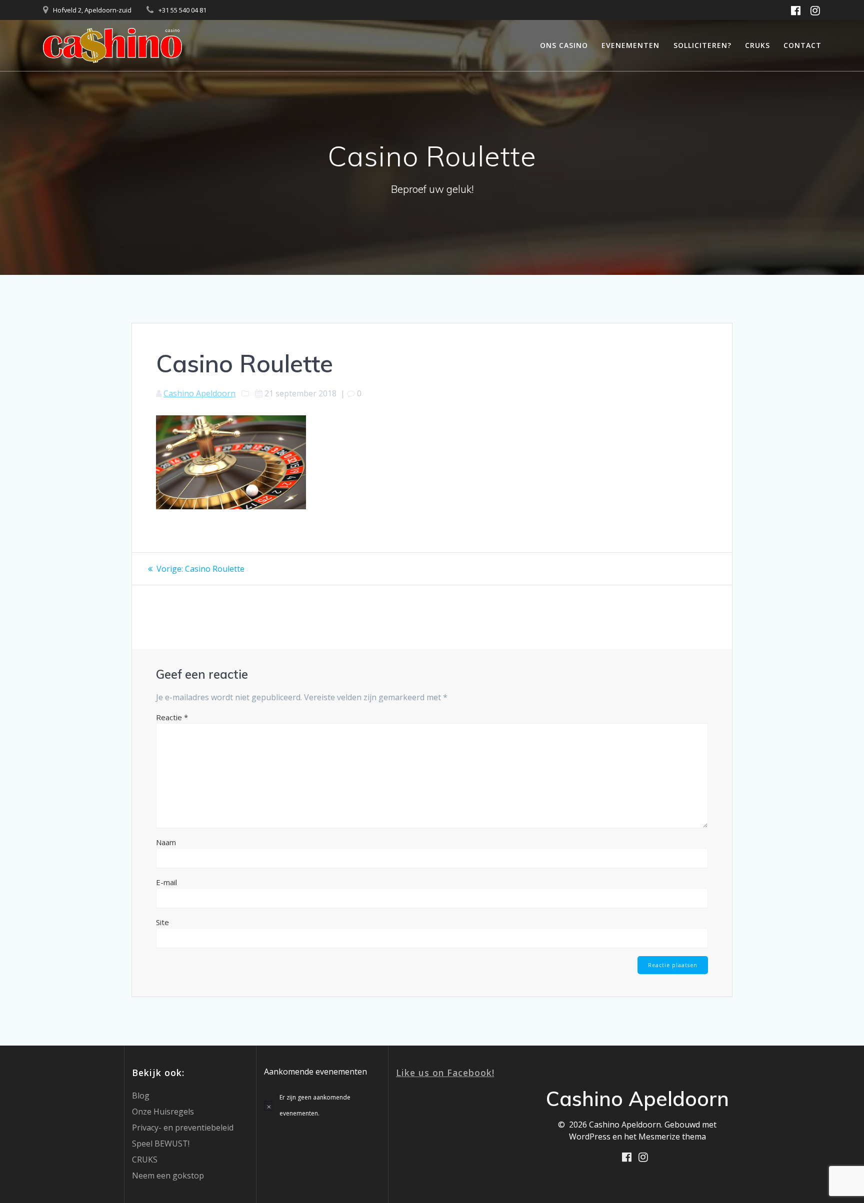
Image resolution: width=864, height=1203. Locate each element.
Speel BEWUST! (161, 1143)
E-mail (166, 882)
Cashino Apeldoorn (200, 393)
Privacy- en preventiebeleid (183, 1127)
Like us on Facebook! (445, 1073)
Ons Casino (564, 45)
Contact (803, 45)
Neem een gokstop (168, 1175)
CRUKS (757, 45)
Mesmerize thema (672, 1136)
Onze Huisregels (163, 1111)
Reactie (172, 717)
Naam (166, 842)
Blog (141, 1095)
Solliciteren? (703, 45)
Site (162, 922)
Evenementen (631, 45)
